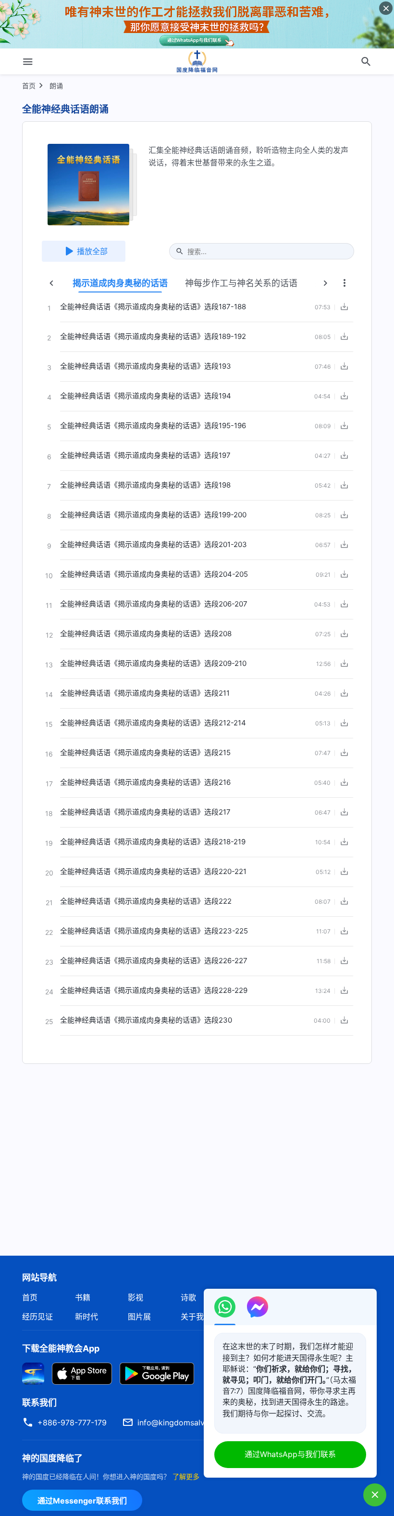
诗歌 (188, 1297)
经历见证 (37, 1316)
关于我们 (196, 1316)
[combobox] (266, 251)
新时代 (86, 1316)
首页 (29, 86)
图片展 (139, 1316)
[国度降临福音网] (197, 61)
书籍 (82, 1297)
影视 (135, 1297)
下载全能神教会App (60, 1348)
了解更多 (185, 1476)
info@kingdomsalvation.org (187, 1422)
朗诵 (56, 86)
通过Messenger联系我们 (82, 1500)
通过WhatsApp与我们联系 (290, 1454)
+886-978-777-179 (72, 1422)
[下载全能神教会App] (33, 1373)
